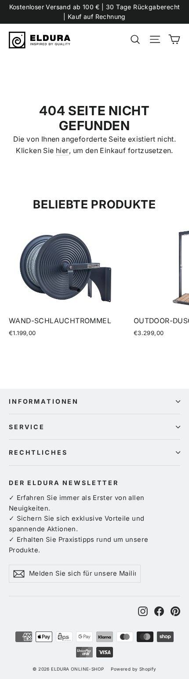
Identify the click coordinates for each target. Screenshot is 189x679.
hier (62, 150)
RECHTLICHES (38, 452)
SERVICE (27, 427)
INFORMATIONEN (44, 401)
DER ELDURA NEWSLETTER (64, 482)
